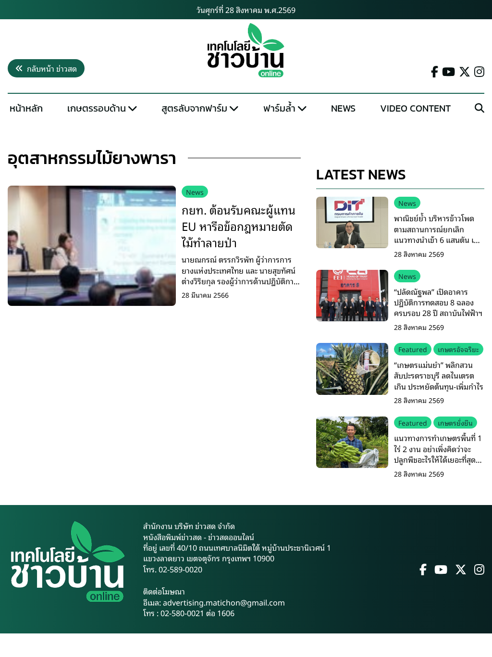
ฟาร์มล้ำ (279, 108)
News (343, 108)
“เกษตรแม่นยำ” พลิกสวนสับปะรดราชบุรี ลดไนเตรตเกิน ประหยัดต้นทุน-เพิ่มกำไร (438, 375)
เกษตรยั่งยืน (455, 422)
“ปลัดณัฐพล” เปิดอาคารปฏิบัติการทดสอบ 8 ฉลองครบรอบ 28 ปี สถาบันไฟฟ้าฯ (438, 302)
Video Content (415, 108)
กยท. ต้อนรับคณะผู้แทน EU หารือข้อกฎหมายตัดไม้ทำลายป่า (238, 225)
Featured (412, 348)
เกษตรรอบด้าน (96, 108)
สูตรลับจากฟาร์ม (194, 108)
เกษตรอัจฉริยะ (458, 348)
